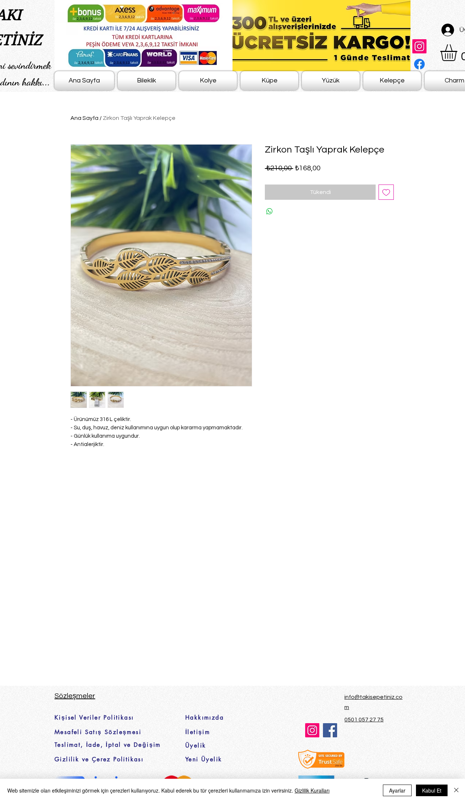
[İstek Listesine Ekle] (386, 192)
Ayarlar (397, 790)
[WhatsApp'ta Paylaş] (269, 211)
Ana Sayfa (84, 118)
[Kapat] (456, 790)
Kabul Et (431, 790)
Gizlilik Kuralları (312, 790)
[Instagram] (419, 46)
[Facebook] (419, 64)
